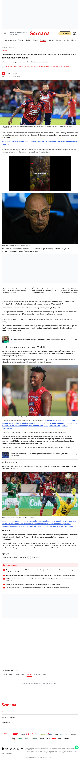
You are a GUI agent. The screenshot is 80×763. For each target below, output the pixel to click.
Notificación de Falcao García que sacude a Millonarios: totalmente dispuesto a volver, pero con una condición (15, 290)
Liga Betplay (24, 557)
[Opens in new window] (6, 748)
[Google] (3, 748)
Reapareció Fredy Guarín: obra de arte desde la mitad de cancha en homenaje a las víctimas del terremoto (44, 290)
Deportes (11, 47)
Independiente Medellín (10, 557)
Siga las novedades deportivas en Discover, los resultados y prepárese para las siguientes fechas (37, 66)
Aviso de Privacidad (9, 754)
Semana (4, 47)
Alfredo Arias (35, 557)
